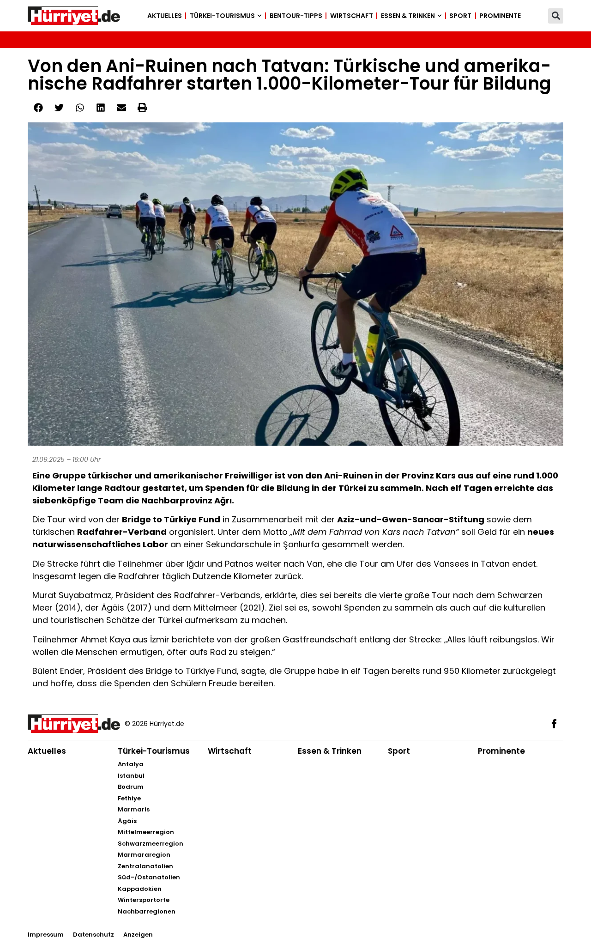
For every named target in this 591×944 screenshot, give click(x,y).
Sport (460, 15)
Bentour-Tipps (296, 15)
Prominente (500, 15)
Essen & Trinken (408, 15)
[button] (555, 16)
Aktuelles (164, 15)
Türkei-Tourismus (222, 15)
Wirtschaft (351, 15)
